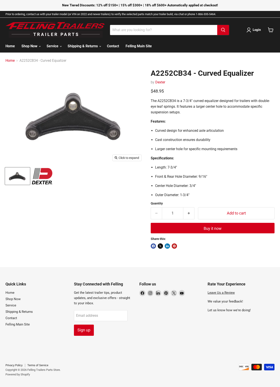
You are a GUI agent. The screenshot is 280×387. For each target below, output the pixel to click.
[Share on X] (160, 246)
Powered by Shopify (17, 374)
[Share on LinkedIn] (167, 246)
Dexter (160, 82)
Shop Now (29, 46)
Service (53, 46)
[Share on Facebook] (153, 246)
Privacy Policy (14, 365)
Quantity (157, 203)
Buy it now (213, 228)
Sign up (83, 330)
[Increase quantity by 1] (188, 213)
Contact (113, 46)
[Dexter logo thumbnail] (42, 176)
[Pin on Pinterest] (174, 246)
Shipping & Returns (83, 46)
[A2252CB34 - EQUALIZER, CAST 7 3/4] (17, 176)
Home (10, 46)
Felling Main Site (139, 46)
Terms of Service (37, 365)
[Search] (223, 30)
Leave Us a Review (221, 293)
